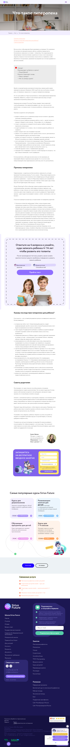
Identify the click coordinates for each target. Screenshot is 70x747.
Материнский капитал (11, 637)
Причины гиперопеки (19, 38)
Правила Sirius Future (11, 640)
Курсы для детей (38, 665)
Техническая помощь (39, 694)
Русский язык (37, 674)
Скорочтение (37, 653)
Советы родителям (19, 42)
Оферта (6, 722)
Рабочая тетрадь (37, 691)
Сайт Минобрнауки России (41, 702)
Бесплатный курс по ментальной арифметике (46, 688)
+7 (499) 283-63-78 (12, 670)
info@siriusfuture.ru (12, 672)
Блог (34, 696)
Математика (36, 647)
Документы (8, 652)
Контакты (7, 646)
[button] (35, 272)
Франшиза (8, 658)
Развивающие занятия (39, 668)
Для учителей (9, 643)
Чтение (35, 650)
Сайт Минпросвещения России (42, 705)
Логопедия (36, 671)
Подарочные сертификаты (40, 699)
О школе (7, 621)
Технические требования (12, 655)
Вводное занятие (38, 662)
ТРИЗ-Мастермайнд (39, 659)
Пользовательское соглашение (23, 723)
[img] (12, 606)
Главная (7, 618)
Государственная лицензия (12, 630)
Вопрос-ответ (9, 627)
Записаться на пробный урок (59, 734)
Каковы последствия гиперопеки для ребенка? (26, 40)
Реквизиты (8, 649)
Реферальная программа (40, 685)
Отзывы (7, 624)
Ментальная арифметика (40, 644)
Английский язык (38, 656)
